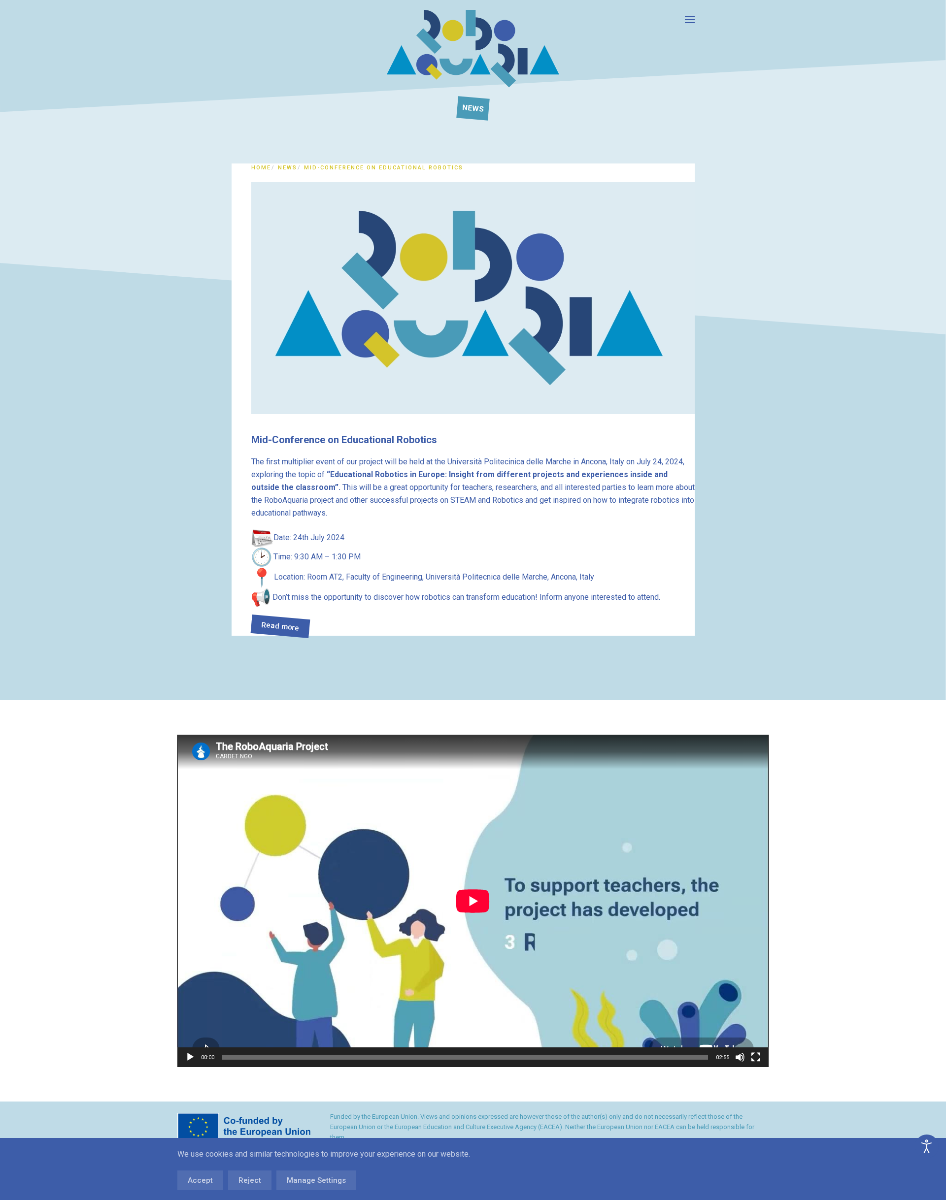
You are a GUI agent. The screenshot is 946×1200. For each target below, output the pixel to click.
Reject (249, 1180)
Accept (200, 1180)
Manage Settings (316, 1180)
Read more (280, 626)
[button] (690, 19)
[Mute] (740, 1057)
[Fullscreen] (756, 1057)
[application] (473, 901)
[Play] (190, 1057)
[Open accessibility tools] (927, 1146)
